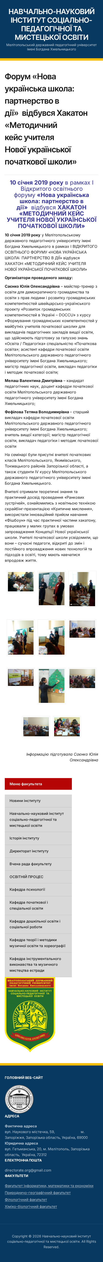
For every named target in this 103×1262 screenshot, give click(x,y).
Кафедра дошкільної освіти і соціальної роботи (35, 924)
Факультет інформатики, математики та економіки (49, 1185)
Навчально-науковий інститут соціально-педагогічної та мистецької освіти (52, 24)
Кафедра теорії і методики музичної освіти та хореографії (37, 943)
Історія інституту (24, 838)
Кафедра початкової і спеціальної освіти (29, 905)
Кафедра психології (27, 889)
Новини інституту (25, 800)
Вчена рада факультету (31, 864)
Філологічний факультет (26, 1199)
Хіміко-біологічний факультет (31, 1206)
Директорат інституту (29, 851)
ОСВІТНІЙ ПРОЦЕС (26, 877)
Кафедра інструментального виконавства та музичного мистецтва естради (35, 964)
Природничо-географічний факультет (38, 1192)
